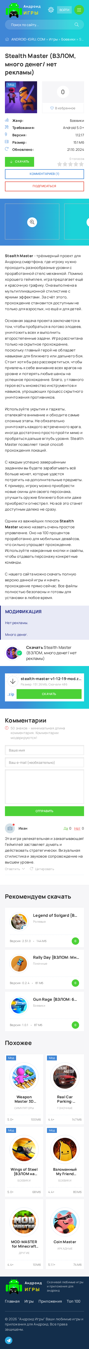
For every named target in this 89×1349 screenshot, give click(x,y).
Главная (12, 1301)
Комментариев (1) (45, 174)
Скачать (22, 161)
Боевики (68, 39)
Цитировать (44, 869)
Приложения (50, 1301)
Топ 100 (73, 1301)
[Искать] (76, 24)
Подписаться (44, 186)
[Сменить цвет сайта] (51, 10)
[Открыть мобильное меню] (79, 10)
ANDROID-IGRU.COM (28, 39)
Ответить (12, 869)
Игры (53, 39)
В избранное (65, 108)
